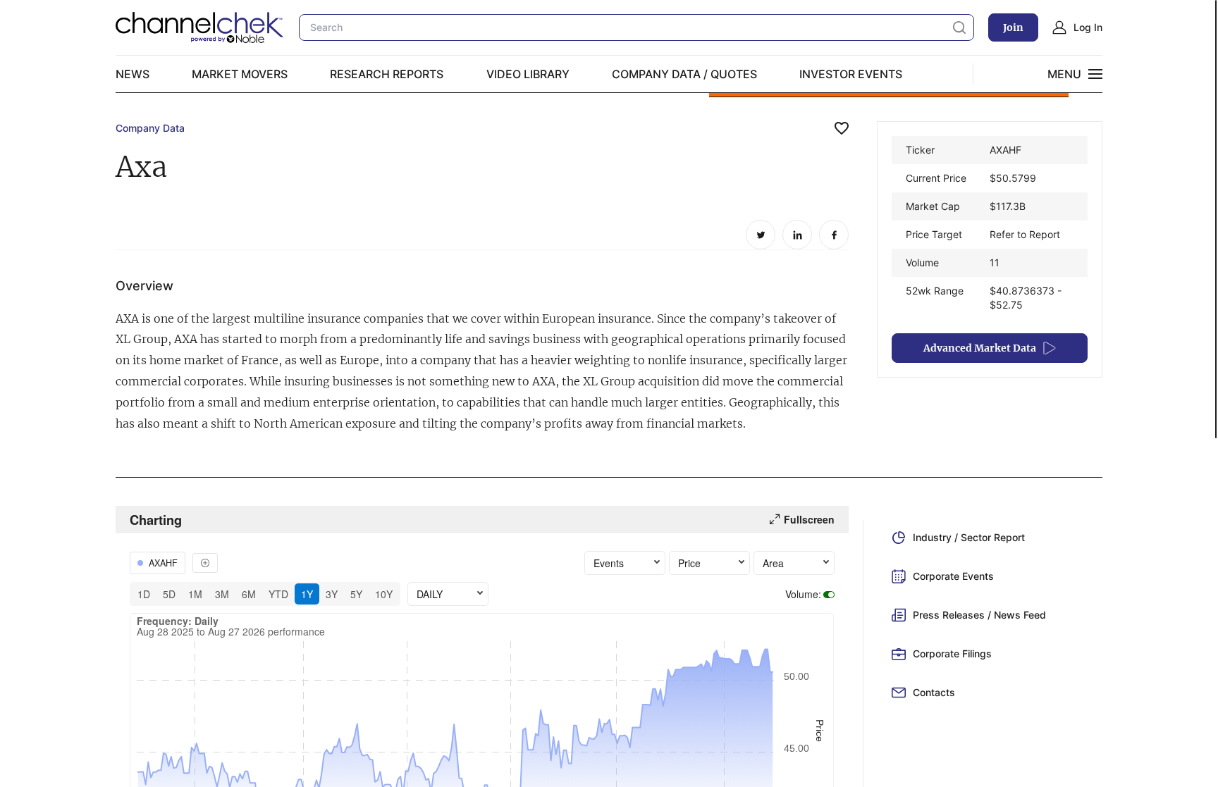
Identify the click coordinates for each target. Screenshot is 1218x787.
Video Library (528, 74)
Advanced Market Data (979, 348)
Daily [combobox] (430, 594)
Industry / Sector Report (969, 537)
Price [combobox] (689, 563)
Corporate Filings (952, 653)
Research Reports (386, 74)
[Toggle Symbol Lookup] (205, 563)
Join (1013, 27)
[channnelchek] (200, 27)
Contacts (934, 692)
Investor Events (850, 74)
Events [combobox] (608, 563)
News (132, 74)
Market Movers (240, 74)
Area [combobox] (773, 563)
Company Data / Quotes (684, 74)
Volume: (803, 594)
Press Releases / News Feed (979, 615)
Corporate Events (953, 576)
